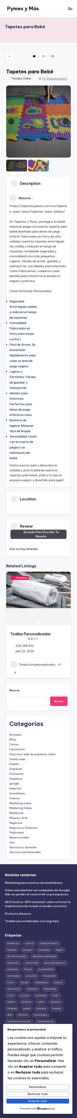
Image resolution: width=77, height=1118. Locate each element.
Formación (16, 774)
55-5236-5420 (32, 646)
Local (10, 995)
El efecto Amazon (18, 913)
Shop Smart (26, 634)
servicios (23, 1015)
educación (13, 963)
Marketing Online (20, 808)
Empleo (14, 764)
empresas (12, 969)
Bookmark (34, 56)
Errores (28, 969)
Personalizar (37, 1087)
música (11, 1002)
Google (25, 982)
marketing (40, 995)
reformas (41, 1008)
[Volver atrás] (10, 56)
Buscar (14, 690)
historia (58, 982)
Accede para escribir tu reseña (41, 534)
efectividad (31, 963)
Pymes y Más (23, 8)
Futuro (10, 982)
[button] (11, 121)
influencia (32, 989)
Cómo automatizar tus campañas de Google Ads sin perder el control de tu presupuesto (37, 892)
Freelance (15, 779)
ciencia (29, 943)
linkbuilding (50, 989)
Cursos (14, 744)
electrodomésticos (55, 963)
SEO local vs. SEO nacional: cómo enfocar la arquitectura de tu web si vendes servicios (37, 904)
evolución (31, 976)
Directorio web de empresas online (32, 754)
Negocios (15, 823)
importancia (14, 989)
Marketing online (20, 803)
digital (59, 950)
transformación (45, 1021)
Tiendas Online (21, 78)
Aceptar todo (37, 1101)
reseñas (56, 1008)
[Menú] (70, 8)
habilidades (41, 982)
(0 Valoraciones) (54, 78)
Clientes (11, 950)
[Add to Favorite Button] (69, 579)
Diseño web (17, 759)
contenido (44, 950)
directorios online (16, 956)
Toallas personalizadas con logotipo (32, 921)
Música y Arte (18, 818)
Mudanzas (16, 813)
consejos (27, 950)
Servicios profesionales (25, 852)
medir (55, 995)
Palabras (12, 1008)
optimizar (55, 1002)
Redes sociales (19, 837)
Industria (15, 788)
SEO (9, 1015)
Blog (12, 739)
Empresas (15, 769)
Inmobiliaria (17, 793)
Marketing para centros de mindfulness (33, 883)
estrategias (13, 976)
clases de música (49, 943)
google (14, 783)
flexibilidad (49, 976)
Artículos (15, 734)
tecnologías (40, 1015)
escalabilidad (45, 969)
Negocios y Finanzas (23, 828)
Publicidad (16, 832)
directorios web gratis (44, 956)
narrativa (26, 1002)
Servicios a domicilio (23, 847)
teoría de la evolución (19, 1021)
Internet (14, 798)
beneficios (13, 943)
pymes (26, 1008)
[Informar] (52, 56)
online (41, 1002)
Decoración (17, 749)
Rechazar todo (38, 1094)
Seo (12, 842)
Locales (24, 995)
